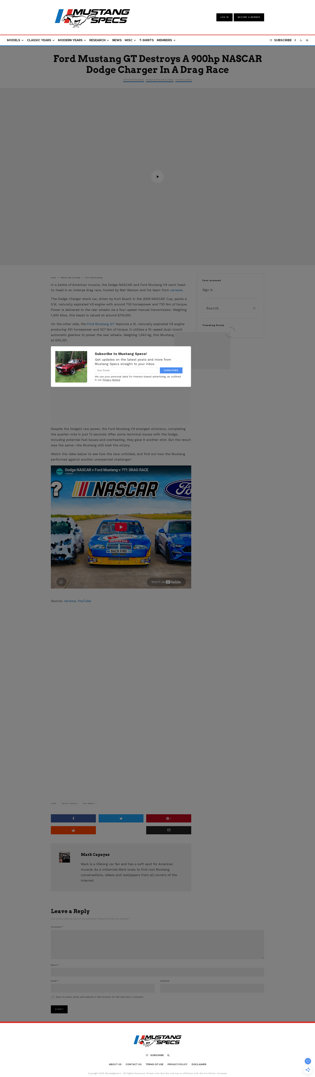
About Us (115, 1064)
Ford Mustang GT (101, 324)
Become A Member (249, 17)
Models (13, 40)
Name (55, 965)
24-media (89, 803)
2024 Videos (70, 803)
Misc (129, 40)
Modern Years (70, 40)
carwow (176, 290)
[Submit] (73, 830)
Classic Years (39, 40)
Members (164, 40)
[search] (254, 308)
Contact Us (133, 1064)
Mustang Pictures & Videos (160, 79)
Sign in (207, 290)
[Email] (168, 830)
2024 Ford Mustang (133, 79)
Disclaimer (199, 1064)
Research (97, 40)
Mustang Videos (183, 79)
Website (165, 981)
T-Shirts (146, 40)
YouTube (84, 601)
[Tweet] (121, 818)
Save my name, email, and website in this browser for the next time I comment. (100, 997)
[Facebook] (295, 40)
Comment (57, 927)
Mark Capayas (95, 854)
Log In (224, 17)
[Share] (73, 818)
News (117, 40)
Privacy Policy (177, 1064)
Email (55, 981)
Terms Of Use (154, 1064)
